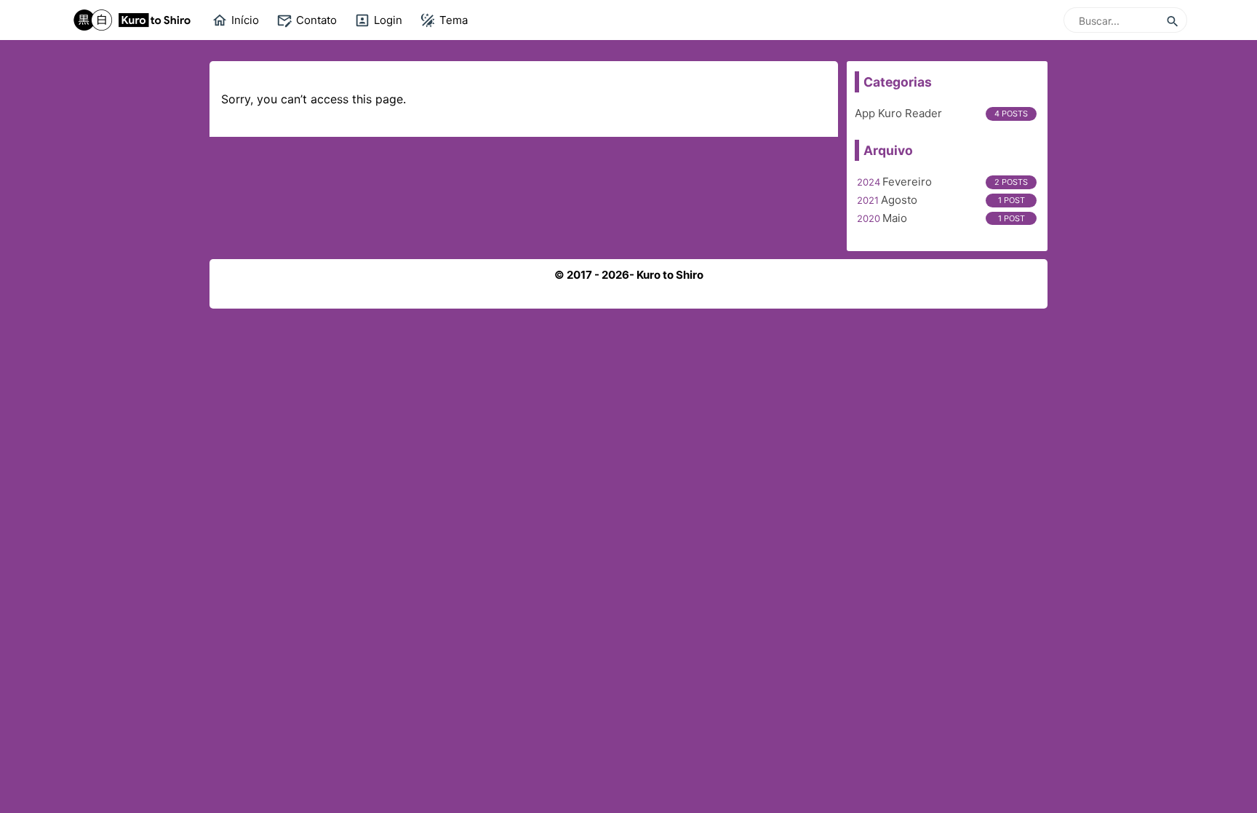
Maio (894, 218)
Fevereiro (907, 182)
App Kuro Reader (898, 113)
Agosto (899, 200)
